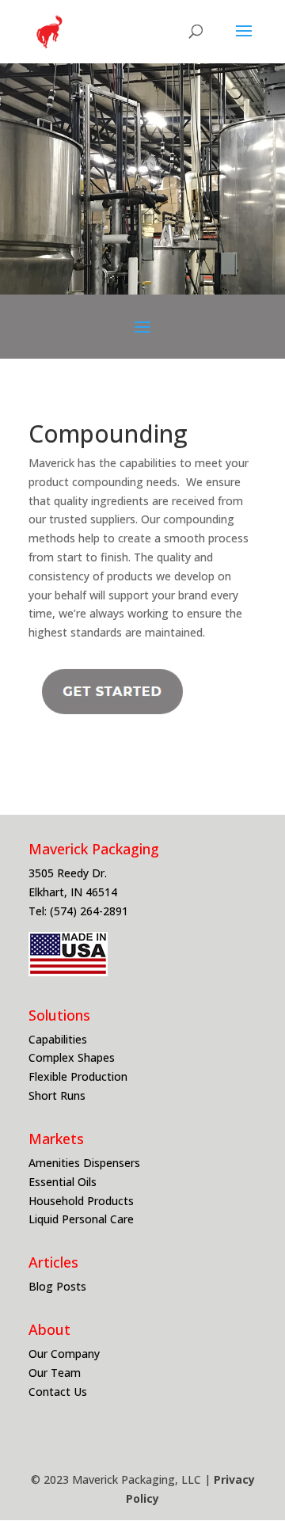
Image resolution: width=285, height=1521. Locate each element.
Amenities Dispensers (85, 1162)
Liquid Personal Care (82, 1218)
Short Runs (58, 1095)
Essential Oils (64, 1181)
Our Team (56, 1372)
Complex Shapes (73, 1057)
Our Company (64, 1353)
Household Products (82, 1200)
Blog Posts (57, 1286)
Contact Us (57, 1391)
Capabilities (59, 1039)
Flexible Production (79, 1076)
